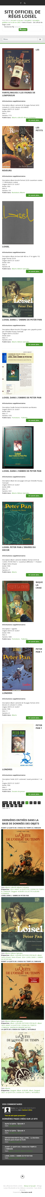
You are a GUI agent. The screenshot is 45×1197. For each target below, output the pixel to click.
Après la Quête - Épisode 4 (15, 1131)
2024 (12, 889)
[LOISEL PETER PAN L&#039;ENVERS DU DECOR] (18, 523)
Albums (14, 572)
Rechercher (8, 27)
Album (12, 955)
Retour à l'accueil (29, 1186)
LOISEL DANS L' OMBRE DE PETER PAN (22, 319)
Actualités (28, 20)
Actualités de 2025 (15, 1126)
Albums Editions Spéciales (20, 269)
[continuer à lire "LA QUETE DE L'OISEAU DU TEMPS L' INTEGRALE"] (22, 1059)
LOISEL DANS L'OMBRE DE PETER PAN (21, 397)
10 (12, 805)
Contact (25, 1110)
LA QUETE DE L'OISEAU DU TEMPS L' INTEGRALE (18, 1029)
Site (30, 1110)
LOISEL (5, 246)
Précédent (10, 803)
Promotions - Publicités (20, 418)
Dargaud (14, 891)
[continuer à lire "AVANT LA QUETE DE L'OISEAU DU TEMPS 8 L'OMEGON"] (22, 857)
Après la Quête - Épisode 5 (15, 1124)
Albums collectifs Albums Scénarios (24, 118)
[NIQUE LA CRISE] (18, 601)
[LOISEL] (18, 223)
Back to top (22, 1177)
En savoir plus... (34, 120)
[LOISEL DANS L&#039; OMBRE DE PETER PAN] (18, 297)
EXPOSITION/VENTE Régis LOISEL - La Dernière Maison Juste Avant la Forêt (22, 1139)
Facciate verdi (26, 1192)
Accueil (13, 20)
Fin (20, 805)
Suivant (15, 805)
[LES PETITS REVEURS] (18, 147)
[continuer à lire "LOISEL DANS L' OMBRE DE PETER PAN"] (22, 924)
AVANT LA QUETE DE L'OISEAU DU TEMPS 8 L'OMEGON (21, 828)
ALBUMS (25, 1090)
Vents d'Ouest (6, 957)
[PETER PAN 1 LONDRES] (18, 669)
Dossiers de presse (18, 791)
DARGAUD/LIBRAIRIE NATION (20, 1027)
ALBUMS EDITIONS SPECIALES (26, 955)
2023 (3, 1092)
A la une (20, 20)
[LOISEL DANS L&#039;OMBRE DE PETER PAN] (18, 373)
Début (5, 803)
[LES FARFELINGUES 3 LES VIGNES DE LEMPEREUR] (18, 69)
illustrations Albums (18, 192)
